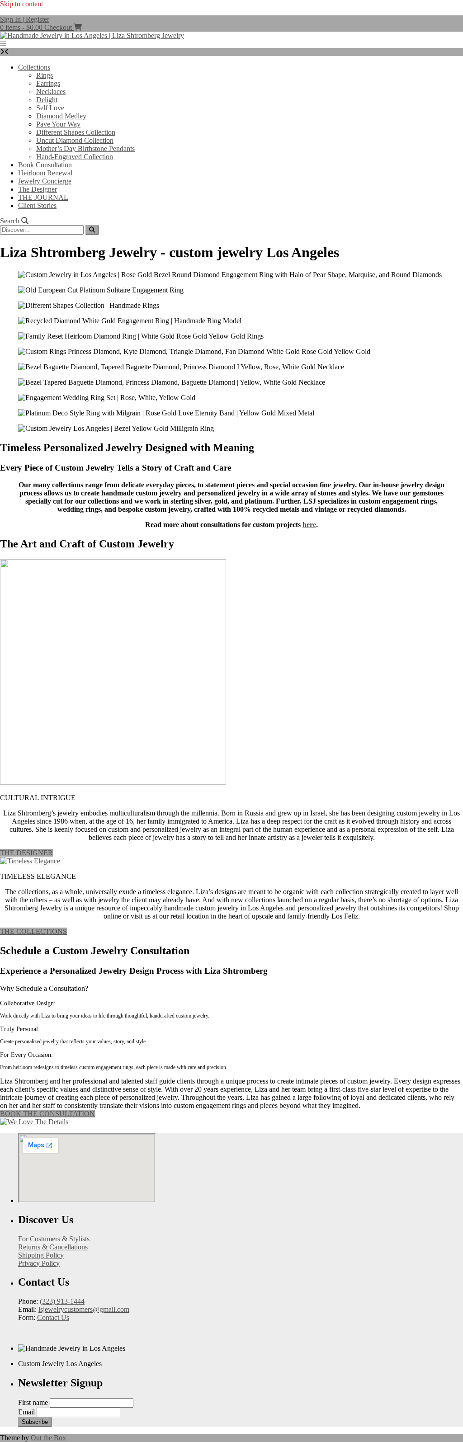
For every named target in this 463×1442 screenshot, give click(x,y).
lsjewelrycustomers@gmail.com (83, 1309)
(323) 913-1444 (62, 1301)
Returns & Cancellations (53, 1247)
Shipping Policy (41, 1255)
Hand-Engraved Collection (74, 156)
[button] (3, 43)
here (309, 524)
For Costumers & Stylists (54, 1239)
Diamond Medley (61, 116)
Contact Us (53, 1317)
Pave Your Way (58, 124)
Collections (34, 67)
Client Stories (37, 205)
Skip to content (21, 4)
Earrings (48, 83)
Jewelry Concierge (44, 181)
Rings (44, 75)
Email (26, 1412)
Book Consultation (45, 165)
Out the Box (48, 1438)
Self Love (50, 108)
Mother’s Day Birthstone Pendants (85, 148)
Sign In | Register (24, 19)
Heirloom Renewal (45, 173)
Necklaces (51, 91)
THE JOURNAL (43, 197)
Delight (46, 100)
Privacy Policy (39, 1263)
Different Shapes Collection (75, 132)
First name (33, 1402)
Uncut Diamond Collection (74, 140)
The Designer (37, 189)
